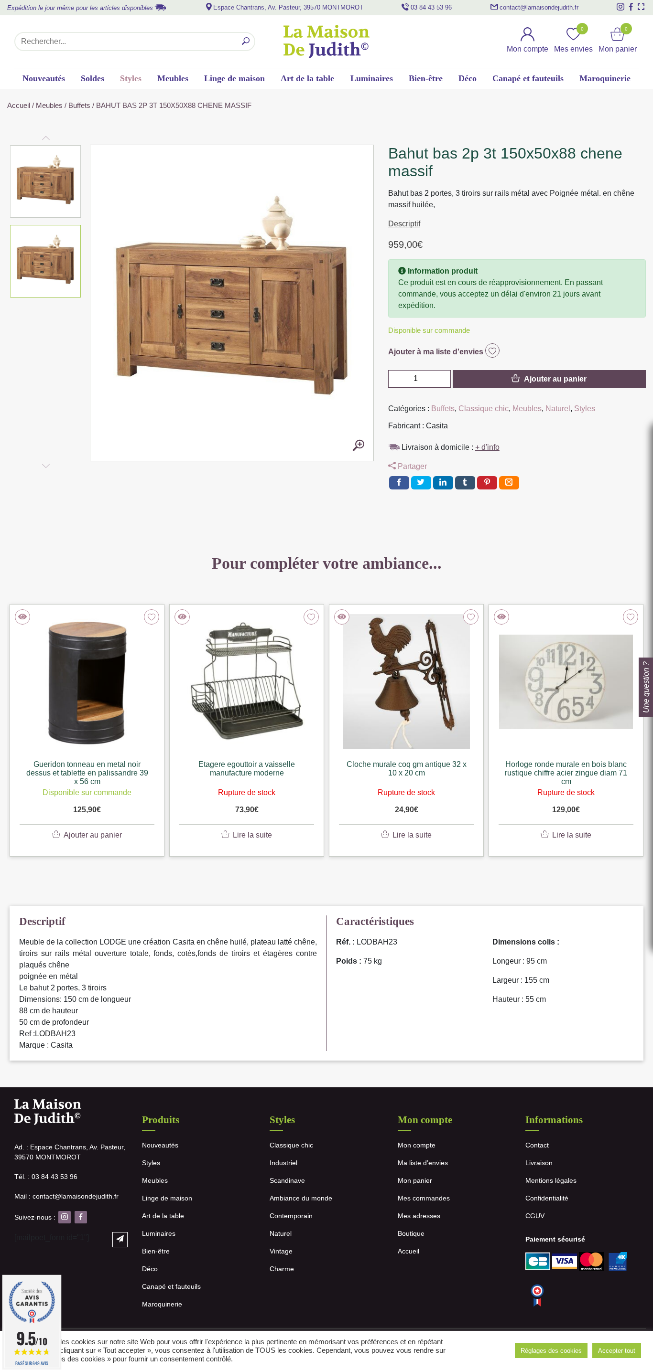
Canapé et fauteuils (528, 78)
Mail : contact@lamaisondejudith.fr (66, 1196)
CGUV (534, 1216)
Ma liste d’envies (423, 1163)
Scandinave (287, 1180)
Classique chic (483, 408)
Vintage (281, 1251)
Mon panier (415, 1180)
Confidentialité (546, 1198)
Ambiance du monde (301, 1198)
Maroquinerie (605, 78)
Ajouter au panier (555, 379)
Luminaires (371, 78)
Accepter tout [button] (616, 1350)
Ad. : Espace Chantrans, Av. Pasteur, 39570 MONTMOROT (69, 1152)
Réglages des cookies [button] (551, 1350)
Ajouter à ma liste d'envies (436, 352)
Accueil (18, 105)
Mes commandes (424, 1198)
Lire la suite (252, 835)
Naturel (557, 408)
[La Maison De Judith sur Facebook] (631, 7)
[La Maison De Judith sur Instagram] (620, 7)
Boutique (411, 1233)
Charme (282, 1269)
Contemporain (291, 1216)
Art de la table (307, 78)
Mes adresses (419, 1216)
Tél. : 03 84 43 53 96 (45, 1176)
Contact (537, 1145)
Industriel (283, 1163)
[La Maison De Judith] (326, 41)
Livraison (539, 1163)
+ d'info (487, 447)
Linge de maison (234, 78)
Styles (130, 78)
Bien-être (426, 78)
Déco (467, 78)
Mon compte (416, 1145)
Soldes (92, 78)
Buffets (79, 105)
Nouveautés (43, 78)
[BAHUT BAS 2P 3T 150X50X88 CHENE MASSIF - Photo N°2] (358, 446)
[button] (46, 181)
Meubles (172, 78)
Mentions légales (551, 1180)
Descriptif (404, 224)
